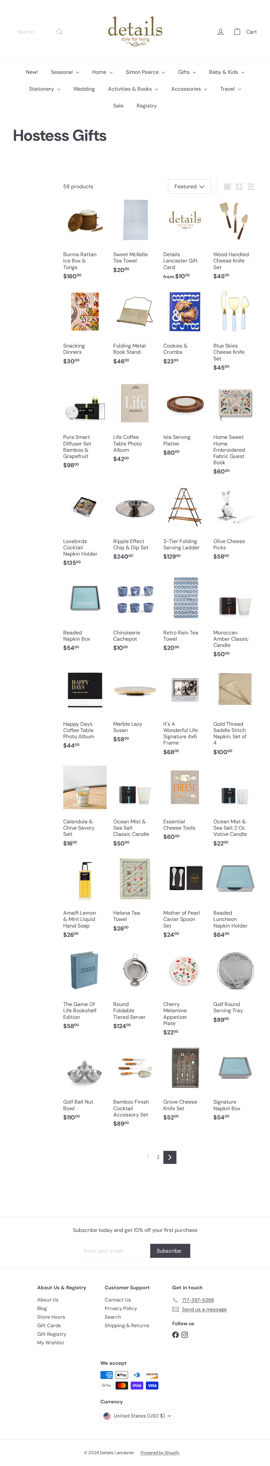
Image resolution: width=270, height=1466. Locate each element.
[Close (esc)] (231, 652)
